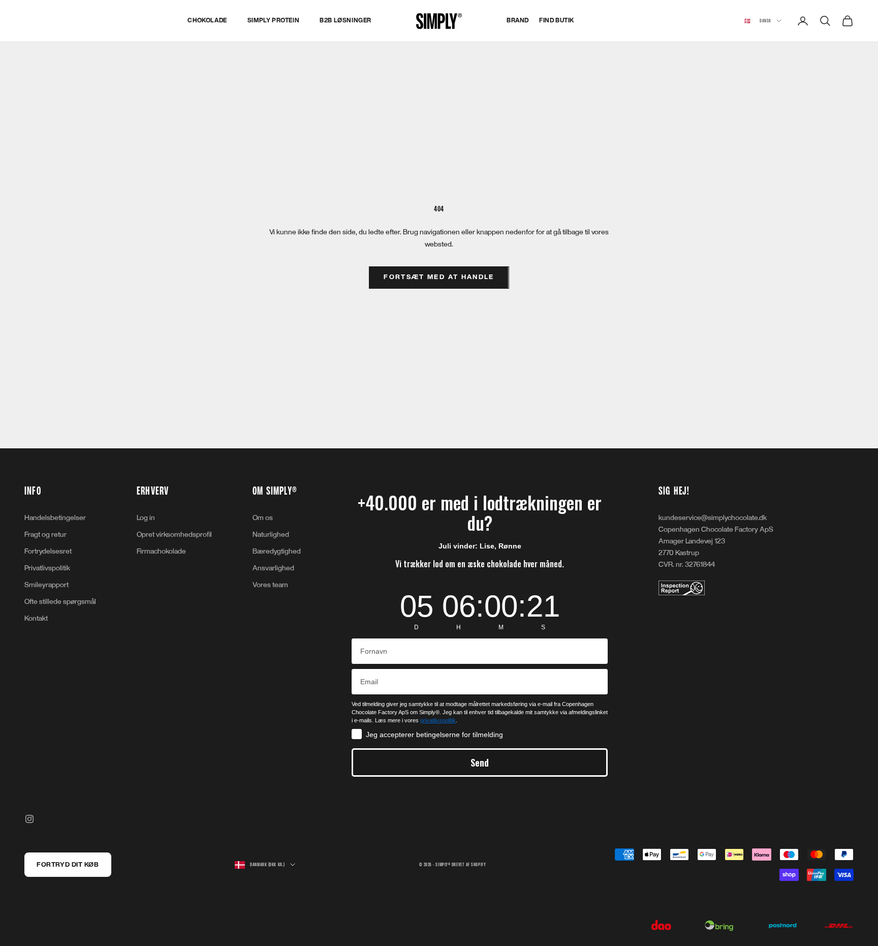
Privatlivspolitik (47, 568)
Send (480, 762)
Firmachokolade (161, 551)
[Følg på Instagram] (29, 819)
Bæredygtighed (277, 551)
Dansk (757, 21)
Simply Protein (273, 20)
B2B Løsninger (345, 20)
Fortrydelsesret (48, 551)
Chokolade (207, 20)
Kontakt (36, 618)
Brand (518, 20)
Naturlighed (271, 534)
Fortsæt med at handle (439, 277)
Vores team (270, 585)
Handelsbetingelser (55, 518)
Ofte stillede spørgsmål (60, 601)
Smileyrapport (46, 585)
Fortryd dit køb (68, 864)
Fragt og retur (45, 534)
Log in (146, 518)
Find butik (556, 20)
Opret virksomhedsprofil (174, 534)
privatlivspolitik (438, 720)
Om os (263, 518)
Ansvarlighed (273, 568)
